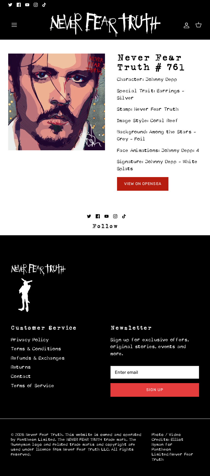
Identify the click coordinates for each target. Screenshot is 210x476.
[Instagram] (36, 5)
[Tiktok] (44, 5)
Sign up (155, 389)
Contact (21, 377)
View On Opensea (142, 183)
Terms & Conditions (36, 349)
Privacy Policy (30, 340)
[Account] (185, 24)
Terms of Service (32, 386)
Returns (21, 367)
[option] (56, 102)
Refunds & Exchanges (38, 358)
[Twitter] (10, 5)
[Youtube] (27, 5)
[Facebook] (19, 5)
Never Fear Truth (44, 435)
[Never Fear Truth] (105, 25)
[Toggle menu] (14, 25)
